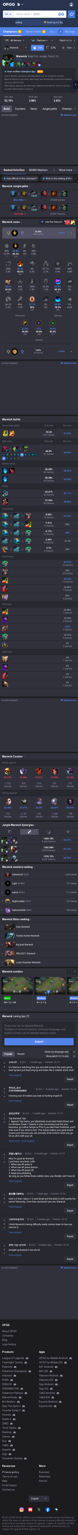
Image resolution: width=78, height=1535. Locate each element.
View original (15, 1075)
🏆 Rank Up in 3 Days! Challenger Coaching (54, 22)
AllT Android (46, 1366)
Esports (6, 1449)
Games (6, 1436)
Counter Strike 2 (11, 1410)
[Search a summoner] (61, 14)
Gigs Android (46, 1384)
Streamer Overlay (12, 1458)
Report (70, 1079)
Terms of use (9, 1476)
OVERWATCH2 (10, 1388)
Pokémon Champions (14, 1371)
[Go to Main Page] (9, 4)
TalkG (5, 1445)
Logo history (9, 1344)
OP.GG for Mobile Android (53, 1358)
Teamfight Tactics (12, 1362)
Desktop (7, 1432)
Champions (11, 31)
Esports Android (48, 1401)
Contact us (8, 1489)
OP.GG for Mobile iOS (51, 1362)
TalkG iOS (44, 1397)
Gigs (4, 1454)
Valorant (7, 1375)
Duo (4, 1440)
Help (4, 1480)
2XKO (5, 1423)
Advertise (44, 1476)
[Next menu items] (60, 31)
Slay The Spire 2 (11, 1406)
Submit (39, 1041)
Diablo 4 (6, 1419)
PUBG (5, 1379)
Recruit (43, 1480)
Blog (4, 1339)
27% (53, 47)
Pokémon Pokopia (12, 1393)
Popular (8, 1054)
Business (44, 1472)
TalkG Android (47, 1393)
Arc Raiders (8, 1401)
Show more (14, 1141)
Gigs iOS (43, 1388)
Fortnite (6, 1414)
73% (40, 47)
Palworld (7, 1366)
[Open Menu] (71, 4)
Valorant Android (48, 1375)
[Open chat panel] (75, 84)
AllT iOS (43, 1371)
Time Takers (9, 1427)
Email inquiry (9, 1485)
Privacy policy (10, 1472)
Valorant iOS (46, 1379)
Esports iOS (45, 1406)
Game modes (35, 31)
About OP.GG (9, 1331)
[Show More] (20, 4)
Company (7, 1335)
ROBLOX (7, 1384)
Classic (55, 31)
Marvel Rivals (9, 1397)
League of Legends (13, 1358)
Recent (21, 1054)
